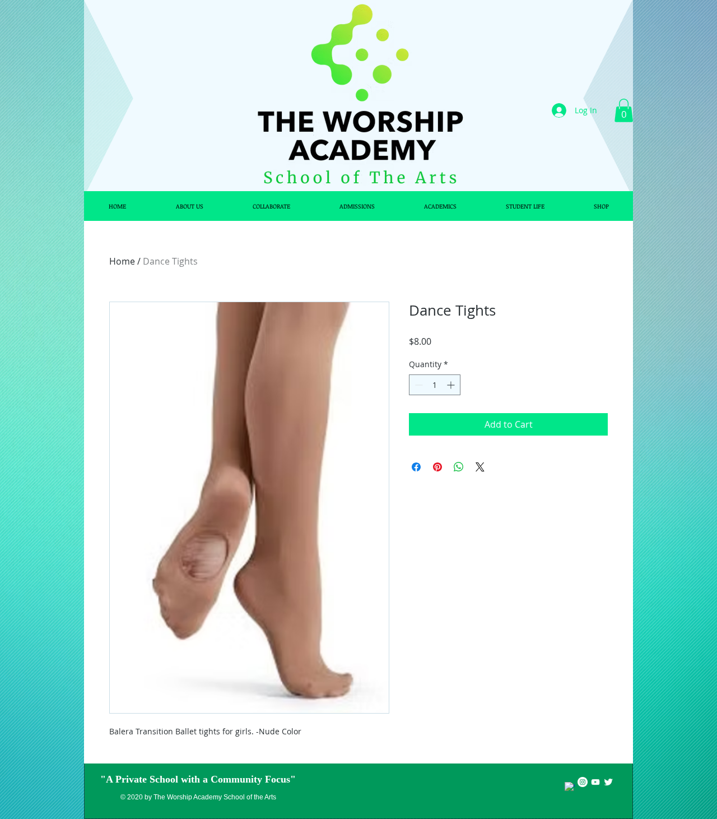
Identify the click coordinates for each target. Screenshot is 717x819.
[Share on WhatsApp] (458, 467)
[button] (624, 110)
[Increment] (452, 385)
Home (122, 261)
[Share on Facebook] (416, 467)
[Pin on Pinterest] (437, 467)
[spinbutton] (435, 385)
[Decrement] (418, 385)
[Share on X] (480, 467)
